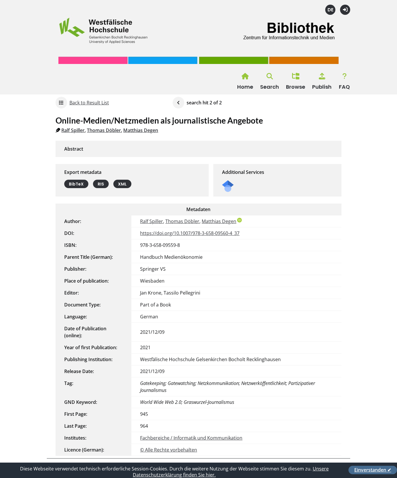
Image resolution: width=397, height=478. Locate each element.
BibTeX (76, 184)
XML (122, 184)
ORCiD (239, 220)
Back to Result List (89, 102)
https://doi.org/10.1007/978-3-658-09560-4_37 (189, 233)
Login (345, 10)
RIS (101, 184)
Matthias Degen (140, 130)
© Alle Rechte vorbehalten (168, 450)
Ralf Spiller (73, 130)
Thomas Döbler (104, 130)
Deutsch (330, 10)
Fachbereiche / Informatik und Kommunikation (191, 438)
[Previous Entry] (178, 102)
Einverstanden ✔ (372, 470)
